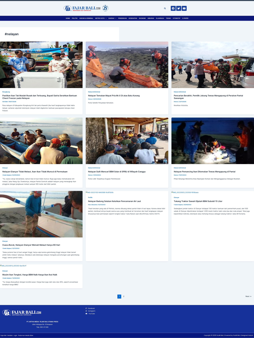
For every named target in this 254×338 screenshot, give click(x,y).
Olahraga (160, 18)
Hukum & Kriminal (86, 18)
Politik (74, 18)
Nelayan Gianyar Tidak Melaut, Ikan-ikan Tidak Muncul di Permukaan (34, 171)
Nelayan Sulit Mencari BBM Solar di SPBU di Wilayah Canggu (117, 171)
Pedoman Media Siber (25, 335)
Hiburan (151, 18)
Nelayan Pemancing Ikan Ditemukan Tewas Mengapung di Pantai (204, 171)
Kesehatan (133, 18)
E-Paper (185, 18)
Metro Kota (100, 18)
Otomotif (176, 18)
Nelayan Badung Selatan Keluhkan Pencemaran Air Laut (114, 201)
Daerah (111, 18)
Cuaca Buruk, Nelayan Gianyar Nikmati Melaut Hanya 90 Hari (31, 245)
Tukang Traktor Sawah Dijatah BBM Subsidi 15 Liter (198, 201)
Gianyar (5, 168)
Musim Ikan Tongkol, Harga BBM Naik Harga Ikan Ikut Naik (29, 275)
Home (68, 18)
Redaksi (10, 335)
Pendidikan (122, 18)
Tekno (168, 18)
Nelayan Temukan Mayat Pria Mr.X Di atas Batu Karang (114, 95)
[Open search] (165, 8)
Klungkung (6, 92)
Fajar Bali (3, 335)
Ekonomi (142, 18)
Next (248, 296)
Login (15, 335)
